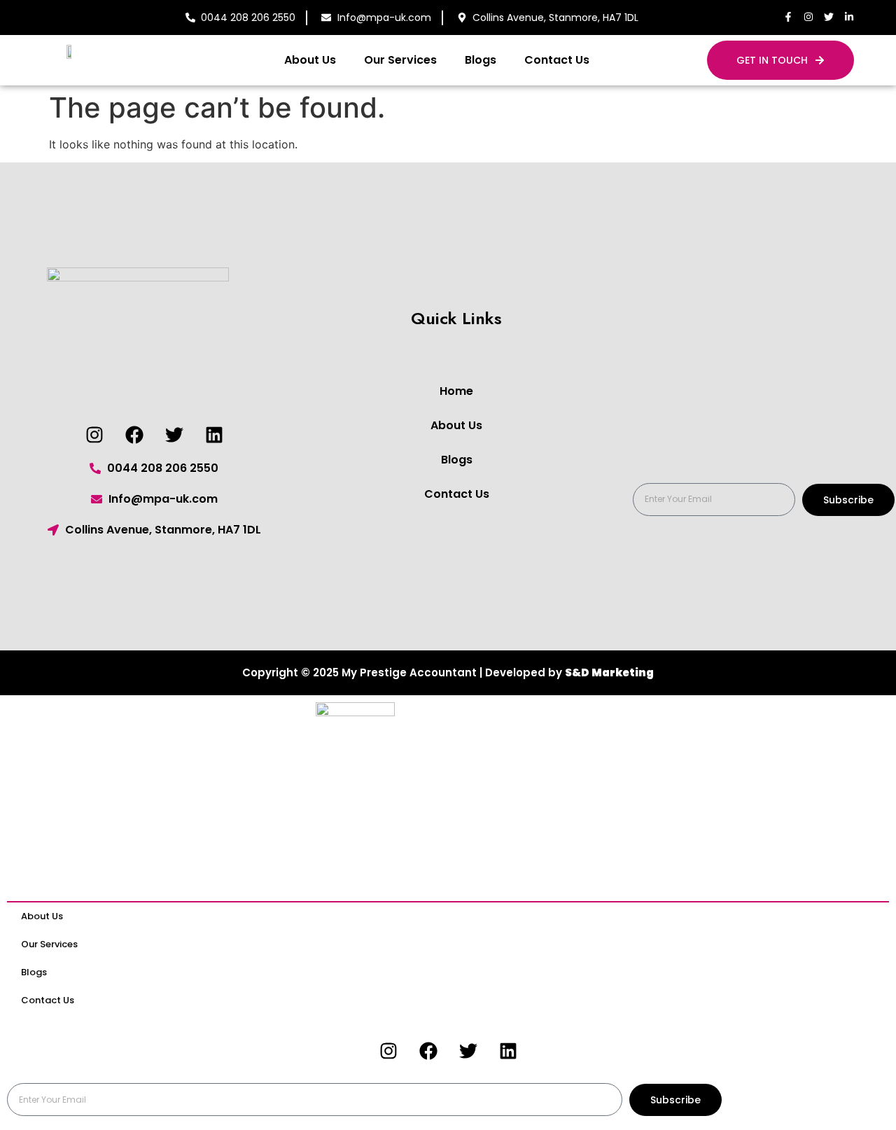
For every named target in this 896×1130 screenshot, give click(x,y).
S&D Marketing (609, 672)
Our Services (400, 60)
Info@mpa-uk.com (384, 18)
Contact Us (556, 60)
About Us (310, 60)
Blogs (480, 60)
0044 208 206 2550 (248, 18)
